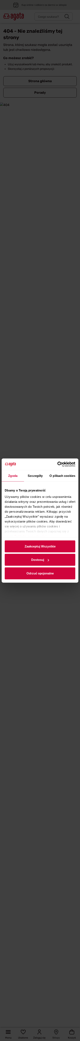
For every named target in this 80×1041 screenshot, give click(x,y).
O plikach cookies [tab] (62, 475)
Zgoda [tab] (12, 475)
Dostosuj (37, 559)
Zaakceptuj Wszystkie (40, 546)
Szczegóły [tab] (35, 475)
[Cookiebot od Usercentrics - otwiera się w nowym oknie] (57, 464)
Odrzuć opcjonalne (40, 573)
